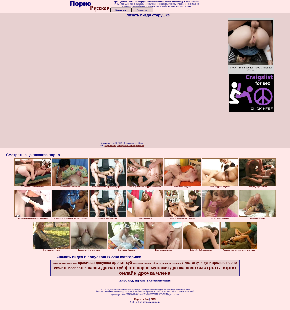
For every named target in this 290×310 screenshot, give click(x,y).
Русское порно (127, 145)
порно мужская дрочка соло (166, 267)
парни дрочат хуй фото (111, 268)
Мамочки (139, 145)
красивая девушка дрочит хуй (105, 263)
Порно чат (142, 10)
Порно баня (110, 145)
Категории (121, 10)
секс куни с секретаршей (169, 263)
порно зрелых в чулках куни (65, 263)
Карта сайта (141, 299)
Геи (118, 145)
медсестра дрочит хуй (144, 263)
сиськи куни (193, 262)
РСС (153, 299)
